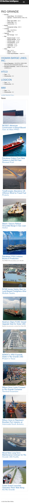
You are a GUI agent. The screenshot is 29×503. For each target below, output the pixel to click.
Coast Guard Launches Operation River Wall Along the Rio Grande (13, 487)
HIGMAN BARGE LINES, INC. (14, 59)
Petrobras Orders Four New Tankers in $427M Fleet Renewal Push (13, 160)
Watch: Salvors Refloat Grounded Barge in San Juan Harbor (14, 225)
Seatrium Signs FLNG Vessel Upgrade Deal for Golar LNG (14, 322)
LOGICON (6, 79)
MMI (3, 87)
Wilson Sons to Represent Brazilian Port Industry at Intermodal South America (13, 422)
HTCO (4, 71)
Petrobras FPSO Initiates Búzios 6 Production (12, 257)
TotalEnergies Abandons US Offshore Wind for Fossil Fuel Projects (14, 192)
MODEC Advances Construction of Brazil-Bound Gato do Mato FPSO (14, 127)
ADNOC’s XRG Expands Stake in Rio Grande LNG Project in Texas (12, 356)
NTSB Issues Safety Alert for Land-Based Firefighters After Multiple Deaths (14, 291)
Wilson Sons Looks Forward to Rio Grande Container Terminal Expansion (13, 389)
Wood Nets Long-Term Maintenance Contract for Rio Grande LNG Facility (14, 454)
